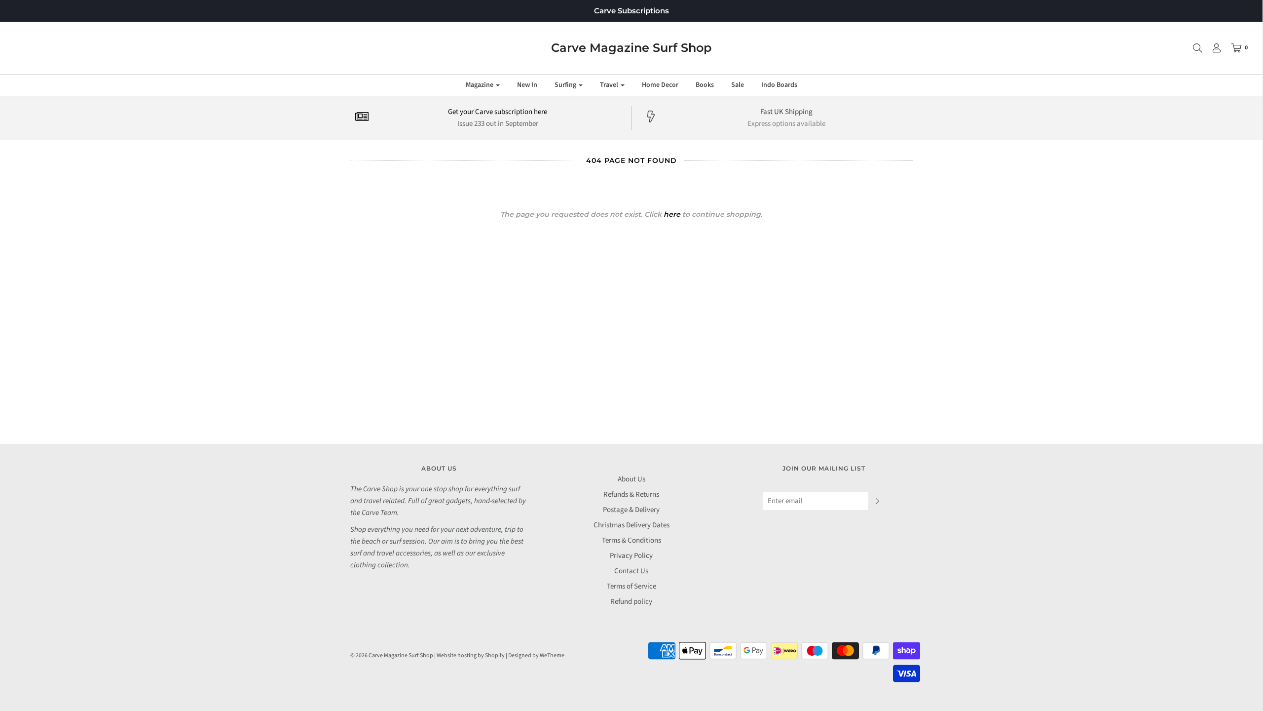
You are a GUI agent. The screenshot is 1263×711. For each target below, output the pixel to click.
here (672, 214)
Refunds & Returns (631, 494)
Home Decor (660, 85)
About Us (631, 479)
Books (705, 85)
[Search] (1192, 47)
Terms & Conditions (631, 540)
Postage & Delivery (631, 510)
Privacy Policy (631, 556)
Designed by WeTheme (536, 655)
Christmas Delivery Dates (631, 525)
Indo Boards (779, 85)
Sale (737, 85)
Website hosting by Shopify (471, 655)
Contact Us (631, 571)
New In (527, 85)
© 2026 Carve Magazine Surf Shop (391, 655)
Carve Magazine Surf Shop (631, 47)
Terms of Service (631, 586)
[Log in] (1212, 47)
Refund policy (631, 601)
